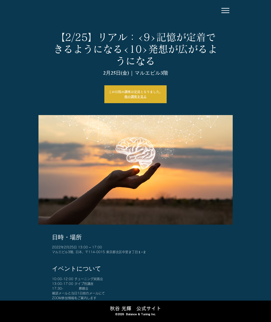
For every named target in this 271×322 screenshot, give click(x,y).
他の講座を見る (135, 96)
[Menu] (225, 10)
